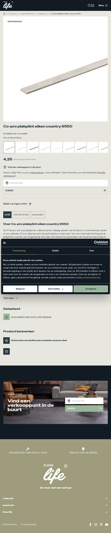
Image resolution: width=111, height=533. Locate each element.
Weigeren (20, 289)
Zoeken (9, 190)
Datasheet (38, 214)
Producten (13, 14)
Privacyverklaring (28, 524)
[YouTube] (106, 524)
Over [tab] (91, 250)
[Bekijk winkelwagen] (92, 5)
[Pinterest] (101, 524)
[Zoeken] (89, 5)
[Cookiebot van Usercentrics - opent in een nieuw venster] (96, 243)
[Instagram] (95, 524)
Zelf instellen (54, 289)
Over (7, 214)
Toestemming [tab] (19, 250)
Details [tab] (55, 250)
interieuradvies (37, 172)
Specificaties (21, 214)
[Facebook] (90, 524)
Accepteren (90, 289)
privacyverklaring (91, 277)
